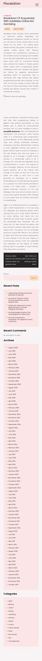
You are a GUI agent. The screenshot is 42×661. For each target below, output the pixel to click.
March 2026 (12, 364)
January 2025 (13, 411)
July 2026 (11, 351)
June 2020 (12, 558)
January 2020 (13, 575)
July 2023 (11, 454)
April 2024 (12, 441)
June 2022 (12, 498)
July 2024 (12, 431)
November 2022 (14, 481)
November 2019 (14, 581)
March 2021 (12, 544)
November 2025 (14, 378)
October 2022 (13, 484)
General (11, 618)
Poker (10, 631)
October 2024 (13, 421)
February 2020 (13, 571)
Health (10, 621)
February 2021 (13, 548)
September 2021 (14, 528)
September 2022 (14, 488)
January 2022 (13, 514)
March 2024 (12, 444)
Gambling (7, 16)
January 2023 (13, 474)
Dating (10, 611)
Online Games (13, 628)
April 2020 (12, 564)
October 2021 (13, 525)
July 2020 (11, 555)
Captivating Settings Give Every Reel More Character (20, 294)
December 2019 (14, 578)
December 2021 (14, 518)
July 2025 (11, 391)
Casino (11, 608)
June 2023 (12, 458)
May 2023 (12, 461)
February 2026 (13, 368)
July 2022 (11, 494)
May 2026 (12, 358)
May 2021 (11, 541)
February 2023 (13, 471)
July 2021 (11, 534)
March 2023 (12, 468)
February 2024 (13, 448)
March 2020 (12, 568)
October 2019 (13, 585)
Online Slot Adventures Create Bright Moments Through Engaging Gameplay (19, 307)
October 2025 (13, 381)
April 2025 (12, 401)
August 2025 (13, 388)
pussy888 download (12, 131)
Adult (10, 601)
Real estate (12, 634)
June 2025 (12, 394)
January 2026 (13, 371)
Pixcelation (12, 3)
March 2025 (12, 404)
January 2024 (13, 451)
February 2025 (13, 408)
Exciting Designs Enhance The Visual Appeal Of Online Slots (19, 313)
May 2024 (12, 438)
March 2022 (12, 508)
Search (6, 274)
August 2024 (13, 428)
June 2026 (12, 354)
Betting (11, 604)
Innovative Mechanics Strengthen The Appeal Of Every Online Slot (20, 319)
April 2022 (12, 504)
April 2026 (12, 361)
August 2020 (13, 551)
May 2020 (12, 561)
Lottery (11, 624)
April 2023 (12, 464)
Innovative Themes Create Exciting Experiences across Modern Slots (18, 300)
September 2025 (14, 384)
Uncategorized (13, 641)
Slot (9, 638)
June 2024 (12, 434)
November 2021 (14, 521)
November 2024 (14, 418)
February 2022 (13, 511)
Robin (7, 29)
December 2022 (14, 478)
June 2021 (12, 538)
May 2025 (12, 398)
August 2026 (13, 348)
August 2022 (13, 491)
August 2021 (12, 531)
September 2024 (14, 424)
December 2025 (14, 374)
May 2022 (12, 501)
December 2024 (14, 414)
